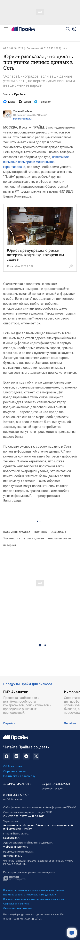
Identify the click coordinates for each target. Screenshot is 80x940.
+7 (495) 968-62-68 (56, 786)
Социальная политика (16, 903)
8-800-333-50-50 (16, 797)
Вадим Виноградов (16, 531)
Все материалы (22, 118)
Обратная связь (14, 771)
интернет (9, 545)
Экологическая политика (17, 908)
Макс (11, 101)
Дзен (27, 101)
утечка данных (34, 538)
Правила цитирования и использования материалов (33, 890)
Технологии (11, 538)
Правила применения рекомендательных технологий (33, 899)
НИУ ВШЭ (40, 531)
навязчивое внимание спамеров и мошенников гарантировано (36, 162)
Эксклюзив (58, 531)
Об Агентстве (12, 766)
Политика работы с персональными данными (29, 894)
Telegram (45, 101)
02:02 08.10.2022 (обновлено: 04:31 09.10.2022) (32, 48)
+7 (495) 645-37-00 (17, 784)
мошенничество (59, 538)
